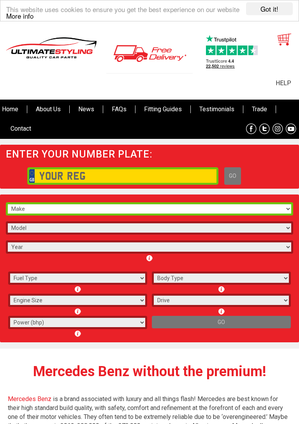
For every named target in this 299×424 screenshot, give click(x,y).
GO (232, 176)
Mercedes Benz (29, 399)
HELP (283, 83)
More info (19, 16)
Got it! (269, 9)
